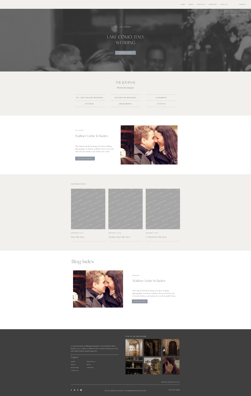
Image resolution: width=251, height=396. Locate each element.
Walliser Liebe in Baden (91, 136)
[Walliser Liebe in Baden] (149, 145)
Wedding (136, 275)
